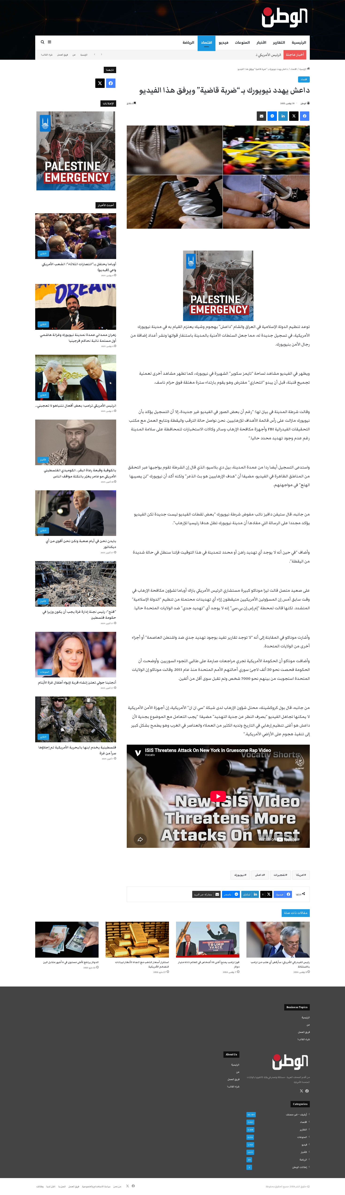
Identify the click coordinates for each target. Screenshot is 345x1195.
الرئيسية (299, 42)
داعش (259, 875)
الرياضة (188, 42)
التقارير (279, 42)
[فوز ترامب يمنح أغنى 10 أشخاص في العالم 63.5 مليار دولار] (207, 939)
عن (74, 55)
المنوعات (242, 42)
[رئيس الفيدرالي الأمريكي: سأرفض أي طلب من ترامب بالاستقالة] (278, 939)
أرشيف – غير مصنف (296, 1114)
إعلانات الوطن (299, 1167)
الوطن (303, 103)
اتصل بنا (62, 1186)
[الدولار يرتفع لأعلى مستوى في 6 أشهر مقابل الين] (67, 939)
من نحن (117, 1186)
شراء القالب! (47, 55)
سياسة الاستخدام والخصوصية (96, 1186)
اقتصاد (206, 42)
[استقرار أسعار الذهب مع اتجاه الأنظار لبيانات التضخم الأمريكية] (137, 939)
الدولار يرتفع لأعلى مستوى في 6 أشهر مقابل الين (71, 962)
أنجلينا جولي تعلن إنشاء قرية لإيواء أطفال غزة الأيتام (77, 682)
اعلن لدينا (50, 1186)
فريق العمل (62, 55)
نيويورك (239, 875)
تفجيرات (279, 875)
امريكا (300, 875)
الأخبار (261, 42)
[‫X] (301, 1091)
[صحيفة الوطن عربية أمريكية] (284, 17)
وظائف (39, 1186)
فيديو (223, 42)
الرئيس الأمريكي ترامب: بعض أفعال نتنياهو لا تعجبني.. (239, 55)
